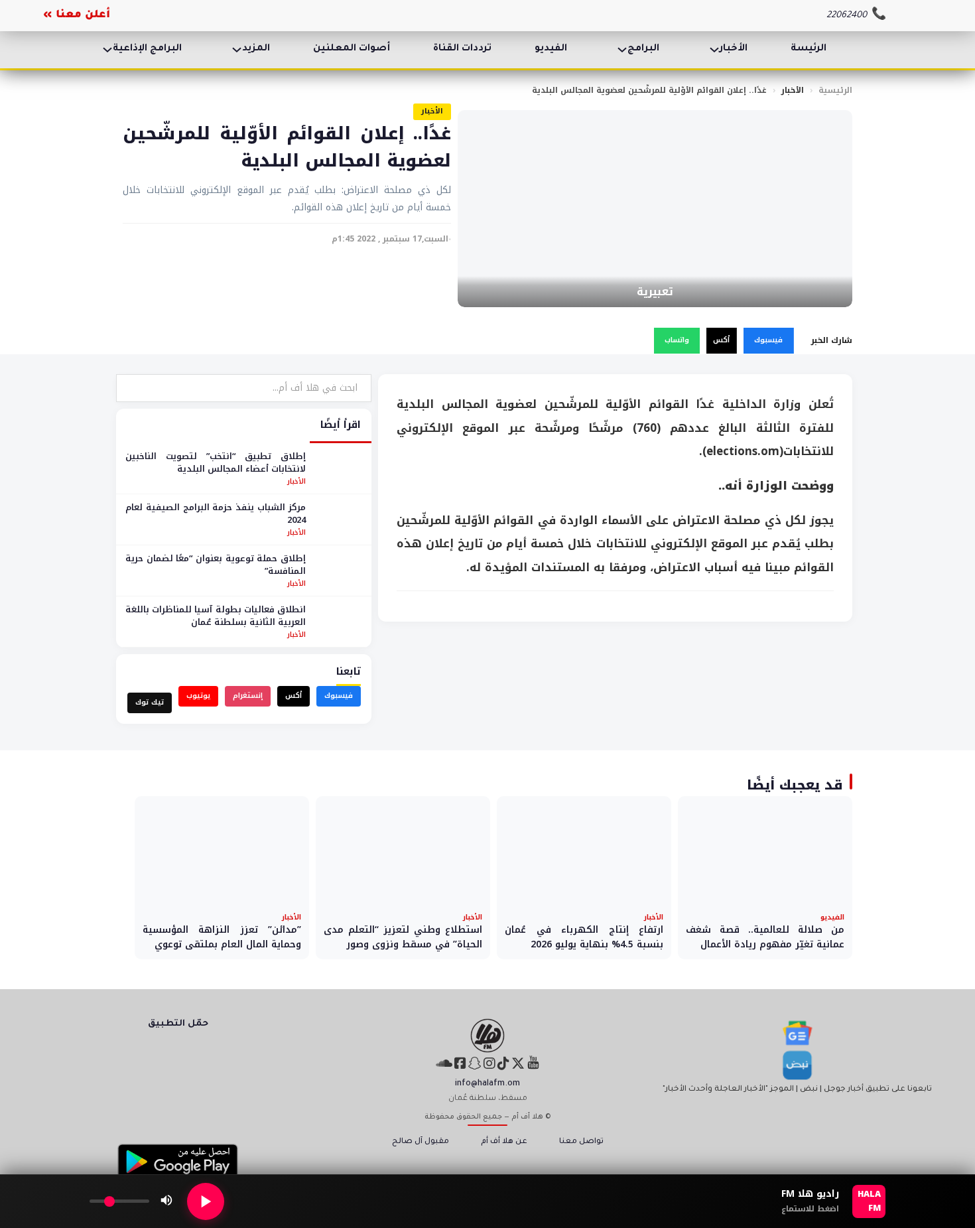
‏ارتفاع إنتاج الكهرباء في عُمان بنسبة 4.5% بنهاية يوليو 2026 (584, 937)
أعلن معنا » (76, 15)
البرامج (643, 49)
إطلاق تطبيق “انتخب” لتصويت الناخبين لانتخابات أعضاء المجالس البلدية (215, 463)
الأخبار (734, 49)
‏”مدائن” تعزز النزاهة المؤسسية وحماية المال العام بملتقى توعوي (222, 937)
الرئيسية (835, 90)
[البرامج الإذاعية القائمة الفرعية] (107, 49)
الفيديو (551, 49)
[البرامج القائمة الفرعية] (622, 49)
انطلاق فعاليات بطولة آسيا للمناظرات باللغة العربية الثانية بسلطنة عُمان (215, 616)
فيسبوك (768, 340)
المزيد (256, 49)
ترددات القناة (462, 49)
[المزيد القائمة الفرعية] (236, 49)
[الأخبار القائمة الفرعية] (714, 49)
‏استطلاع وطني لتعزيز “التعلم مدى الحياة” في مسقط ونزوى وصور (403, 937)
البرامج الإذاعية (147, 49)
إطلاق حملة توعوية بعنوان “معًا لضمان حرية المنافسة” (215, 565)
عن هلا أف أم (504, 1142)
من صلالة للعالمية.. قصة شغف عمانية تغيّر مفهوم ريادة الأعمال (765, 937)
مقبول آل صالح (420, 1142)
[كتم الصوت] (166, 1201)
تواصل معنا (581, 1142)
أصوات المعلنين (351, 49)
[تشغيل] (205, 1201)
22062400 (846, 16)
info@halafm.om (487, 1084)
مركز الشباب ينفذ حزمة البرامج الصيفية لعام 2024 (215, 514)
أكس (721, 340)
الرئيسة (808, 49)
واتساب (677, 340)
